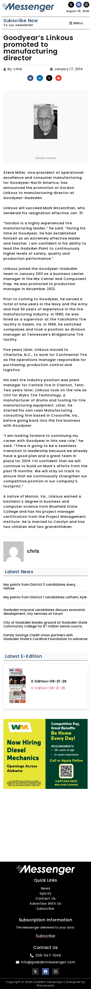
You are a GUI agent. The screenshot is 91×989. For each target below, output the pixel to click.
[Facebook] (79, 5)
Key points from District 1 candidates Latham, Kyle (45, 597)
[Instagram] (86, 5)
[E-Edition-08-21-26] (17, 686)
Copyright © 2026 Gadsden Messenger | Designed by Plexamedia (45, 983)
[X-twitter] (71, 5)
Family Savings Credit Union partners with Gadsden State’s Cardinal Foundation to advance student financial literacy (45, 639)
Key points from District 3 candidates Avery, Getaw (39, 586)
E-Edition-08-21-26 (49, 681)
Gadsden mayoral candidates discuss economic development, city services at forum (44, 612)
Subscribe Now (20, 20)
